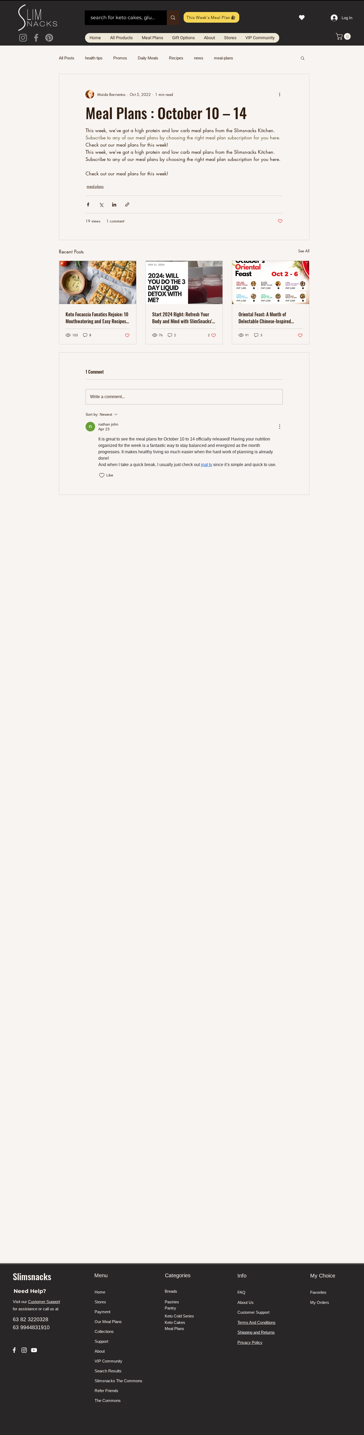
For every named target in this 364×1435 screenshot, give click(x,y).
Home (100, 1292)
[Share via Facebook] (88, 204)
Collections (104, 1331)
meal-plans (223, 58)
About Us (245, 1302)
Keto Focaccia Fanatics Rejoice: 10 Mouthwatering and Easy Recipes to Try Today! (97, 318)
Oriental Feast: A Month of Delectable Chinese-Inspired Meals (264, 318)
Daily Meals (148, 58)
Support (101, 1341)
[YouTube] (34, 1350)
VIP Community (108, 1361)
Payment (102, 1311)
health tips (94, 58)
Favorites (318, 1292)
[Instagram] (23, 38)
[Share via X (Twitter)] (101, 204)
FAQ (241, 1292)
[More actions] (279, 94)
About (100, 1351)
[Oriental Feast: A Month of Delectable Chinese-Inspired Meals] (270, 282)
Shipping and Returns (256, 1332)
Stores (100, 1302)
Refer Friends (106, 1390)
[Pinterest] (49, 38)
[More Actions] (279, 426)
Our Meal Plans (108, 1321)
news (198, 58)
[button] (344, 36)
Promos (120, 58)
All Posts (66, 58)
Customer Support (44, 1301)
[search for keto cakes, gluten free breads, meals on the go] (173, 17)
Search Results (108, 1371)
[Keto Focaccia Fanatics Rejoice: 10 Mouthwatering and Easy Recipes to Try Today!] (97, 282)
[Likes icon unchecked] (101, 475)
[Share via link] (127, 204)
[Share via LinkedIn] (114, 204)
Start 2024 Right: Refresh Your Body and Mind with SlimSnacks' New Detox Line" (182, 318)
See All (303, 250)
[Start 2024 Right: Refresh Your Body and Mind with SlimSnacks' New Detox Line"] (184, 282)
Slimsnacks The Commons (115, 1381)
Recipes (176, 58)
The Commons (108, 1400)
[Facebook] (36, 38)
